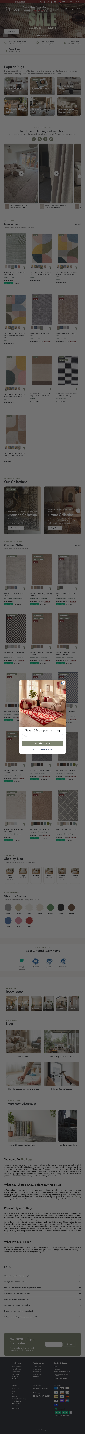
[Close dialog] (63, 683)
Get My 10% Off (42, 743)
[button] (42, 703)
